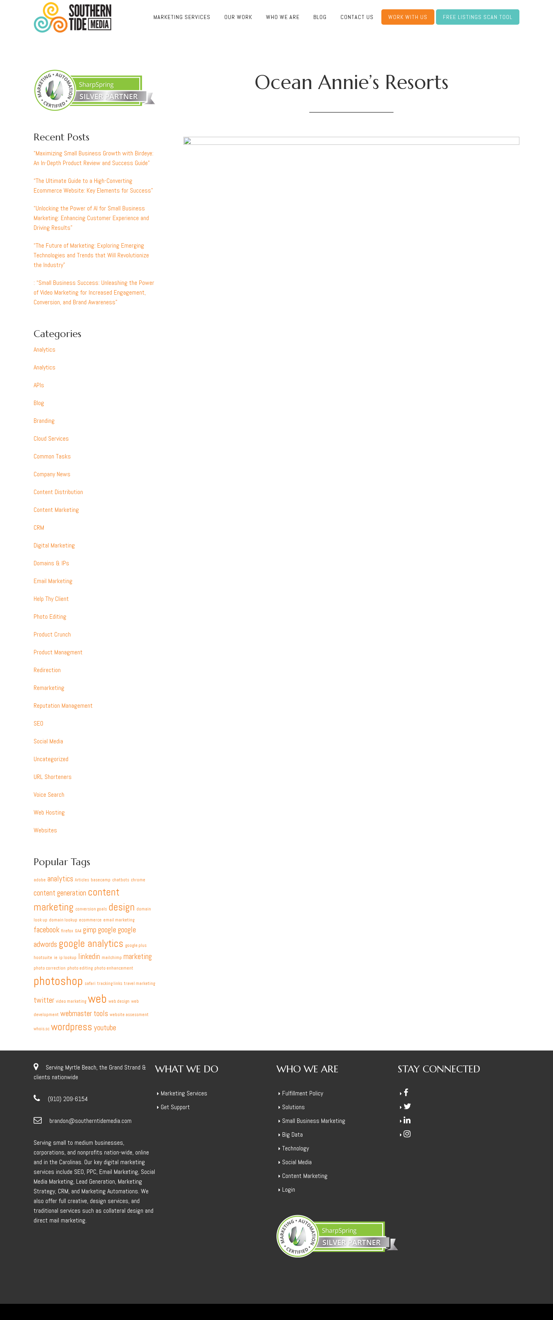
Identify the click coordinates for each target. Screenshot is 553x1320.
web (97, 998)
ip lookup (68, 957)
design (121, 907)
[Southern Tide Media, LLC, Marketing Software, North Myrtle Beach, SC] (428, 1174)
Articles (82, 880)
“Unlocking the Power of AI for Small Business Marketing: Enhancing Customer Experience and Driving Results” (91, 218)
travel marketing (139, 983)
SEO (38, 723)
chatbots (120, 880)
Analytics (44, 349)
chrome (138, 880)
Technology (295, 1148)
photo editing (80, 968)
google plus (136, 945)
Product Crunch (52, 634)
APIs (39, 385)
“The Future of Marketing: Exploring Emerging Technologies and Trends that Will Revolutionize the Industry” (91, 255)
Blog (39, 403)
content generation (60, 893)
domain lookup (63, 920)
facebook (47, 930)
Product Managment (58, 652)
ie (55, 957)
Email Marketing (53, 581)
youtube (105, 1028)
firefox (67, 931)
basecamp (101, 880)
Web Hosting (49, 812)
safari (90, 983)
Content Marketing (56, 509)
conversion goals (91, 909)
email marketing (118, 920)
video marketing (71, 1001)
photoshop (58, 981)
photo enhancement (113, 968)
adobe (40, 880)
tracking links (109, 983)
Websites (45, 830)
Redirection (47, 670)
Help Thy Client (51, 598)
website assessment (129, 1014)
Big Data (292, 1134)
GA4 (78, 931)
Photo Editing (50, 616)
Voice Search (49, 794)
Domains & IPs (51, 563)
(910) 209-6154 (68, 1099)
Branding (44, 420)
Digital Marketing (54, 545)
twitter (44, 1000)
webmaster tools (84, 1013)
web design (119, 1001)
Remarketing (49, 687)
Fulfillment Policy (302, 1093)
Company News (52, 474)
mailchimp (112, 957)
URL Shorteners (53, 776)
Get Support (175, 1107)
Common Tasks (52, 456)
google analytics (91, 943)
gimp (89, 930)
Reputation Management (63, 705)
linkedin (89, 956)
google (107, 930)
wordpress (71, 1027)
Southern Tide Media (72, 17)
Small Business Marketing (313, 1120)
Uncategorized (51, 759)
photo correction (50, 968)
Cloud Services (51, 438)
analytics (60, 879)
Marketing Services (184, 1093)
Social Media (48, 741)
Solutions (293, 1107)
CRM (39, 527)
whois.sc (41, 1028)
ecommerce (90, 920)
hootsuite (43, 957)
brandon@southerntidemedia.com (90, 1120)
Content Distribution (58, 492)
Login (288, 1189)
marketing (137, 956)
